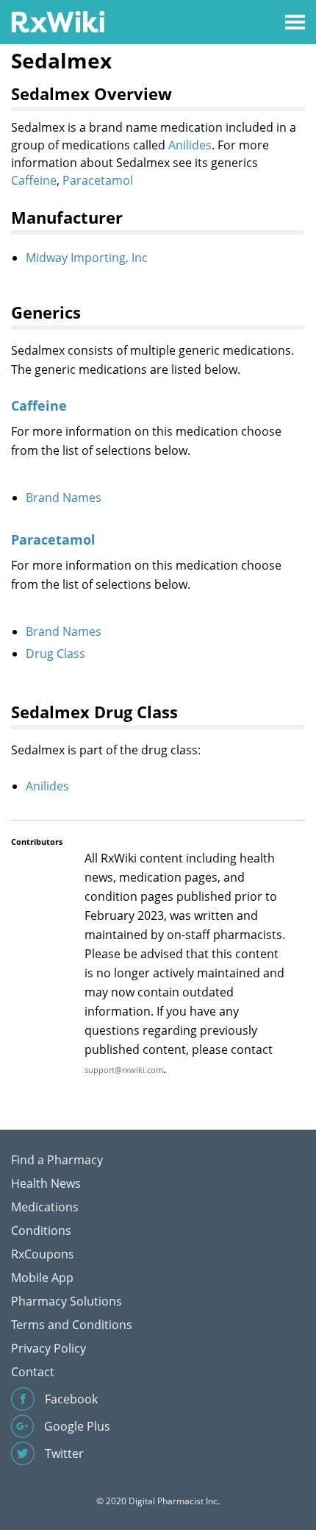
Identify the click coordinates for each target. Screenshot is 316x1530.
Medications (45, 1207)
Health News (46, 1183)
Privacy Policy (48, 1348)
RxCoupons (42, 1254)
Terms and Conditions (71, 1325)
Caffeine (34, 180)
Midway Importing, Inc (87, 257)
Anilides (190, 145)
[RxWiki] (57, 21)
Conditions (41, 1230)
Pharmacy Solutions (66, 1301)
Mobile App (42, 1277)
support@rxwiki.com (124, 1069)
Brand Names (63, 497)
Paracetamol (97, 180)
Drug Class (55, 653)
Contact (32, 1372)
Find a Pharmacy (57, 1160)
